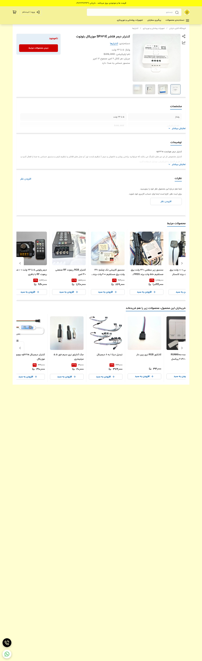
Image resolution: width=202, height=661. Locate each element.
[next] (20, 263)
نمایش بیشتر (179, 128)
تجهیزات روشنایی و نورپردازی (154, 28)
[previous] (182, 263)
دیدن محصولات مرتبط (38, 48)
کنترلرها (135, 28)
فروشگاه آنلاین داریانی (177, 28)
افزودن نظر (25, 179)
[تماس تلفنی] (7, 642)
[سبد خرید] (14, 12)
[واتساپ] (7, 654)
